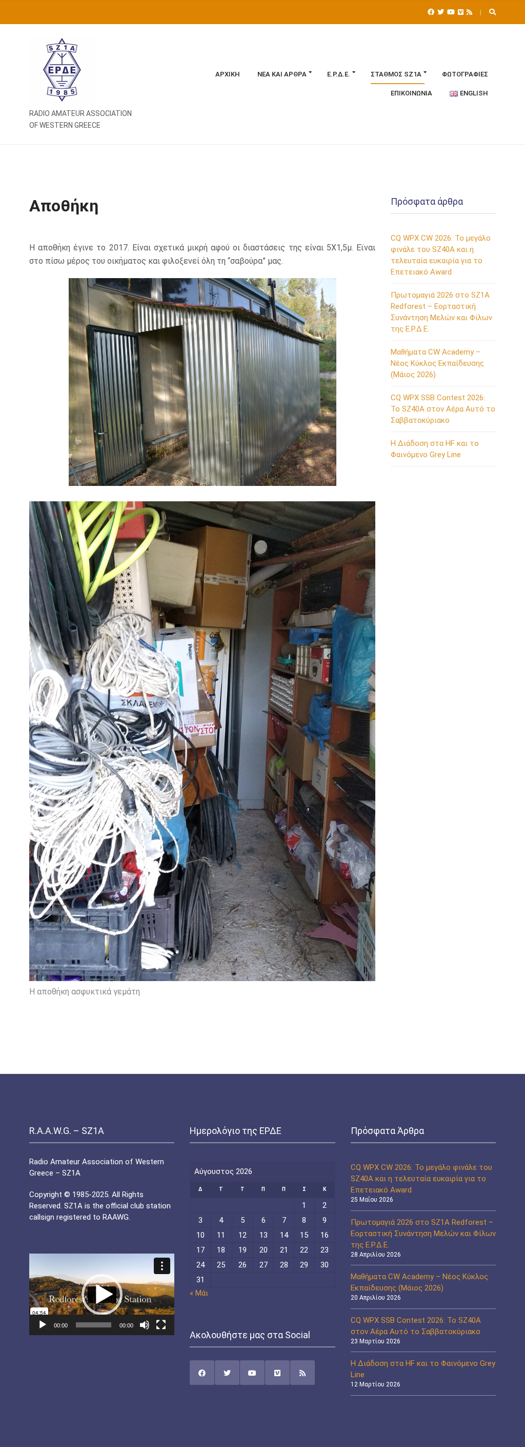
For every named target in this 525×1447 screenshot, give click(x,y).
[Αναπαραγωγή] (42, 1325)
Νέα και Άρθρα (282, 74)
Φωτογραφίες (465, 74)
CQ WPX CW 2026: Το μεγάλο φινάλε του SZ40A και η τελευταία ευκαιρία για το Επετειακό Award (421, 1179)
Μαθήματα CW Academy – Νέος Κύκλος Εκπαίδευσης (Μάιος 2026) (437, 363)
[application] (101, 1294)
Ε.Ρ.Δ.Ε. (338, 74)
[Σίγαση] (144, 1325)
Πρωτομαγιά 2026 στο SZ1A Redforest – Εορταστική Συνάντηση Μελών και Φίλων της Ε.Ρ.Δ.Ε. (423, 1233)
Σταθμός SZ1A (396, 74)
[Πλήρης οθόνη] (161, 1325)
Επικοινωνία (411, 93)
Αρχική (227, 74)
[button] (102, 1294)
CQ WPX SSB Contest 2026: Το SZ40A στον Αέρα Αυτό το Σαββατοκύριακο (443, 409)
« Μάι (199, 1293)
